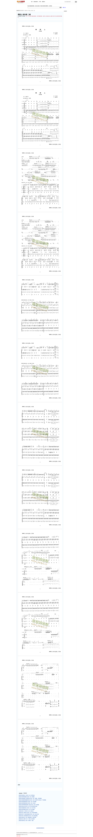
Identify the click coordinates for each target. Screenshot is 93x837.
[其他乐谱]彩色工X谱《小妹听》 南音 (26, 820)
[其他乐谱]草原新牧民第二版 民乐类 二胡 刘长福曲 (29, 804)
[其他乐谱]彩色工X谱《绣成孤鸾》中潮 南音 (28, 817)
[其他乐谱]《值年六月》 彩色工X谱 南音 (27, 818)
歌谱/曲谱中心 (36, 1)
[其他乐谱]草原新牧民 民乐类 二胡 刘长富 (27, 803)
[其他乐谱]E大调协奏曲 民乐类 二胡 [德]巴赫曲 (28, 815)
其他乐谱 (26, 10)
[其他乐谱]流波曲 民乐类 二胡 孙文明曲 (26, 809)
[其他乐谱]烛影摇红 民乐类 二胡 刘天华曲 (27, 807)
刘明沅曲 (23, 16)
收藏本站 (43, 1)
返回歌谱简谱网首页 (40, 828)
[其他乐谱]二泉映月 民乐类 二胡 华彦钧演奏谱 (28, 812)
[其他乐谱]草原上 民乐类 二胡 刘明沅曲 (26, 795)
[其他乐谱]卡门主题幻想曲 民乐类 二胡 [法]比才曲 (29, 814)
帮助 (40, 1)
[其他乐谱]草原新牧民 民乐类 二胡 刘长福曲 (27, 801)
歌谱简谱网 (22, 10)
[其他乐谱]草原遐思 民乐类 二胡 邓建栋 (26, 796)
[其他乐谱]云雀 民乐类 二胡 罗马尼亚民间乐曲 (28, 806)
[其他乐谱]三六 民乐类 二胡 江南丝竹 (26, 811)
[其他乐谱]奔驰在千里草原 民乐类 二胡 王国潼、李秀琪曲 (30, 798)
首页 (32, 1)
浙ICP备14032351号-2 (24, 834)
